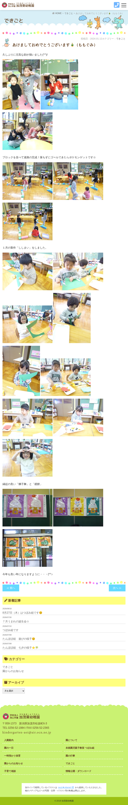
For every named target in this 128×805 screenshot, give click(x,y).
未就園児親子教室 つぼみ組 (80, 747)
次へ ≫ (117, 588)
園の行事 (70, 755)
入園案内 (9, 740)
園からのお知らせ (13, 671)
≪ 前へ (10, 588)
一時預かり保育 (12, 755)
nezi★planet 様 (66, 787)
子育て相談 (10, 771)
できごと (121, 38)
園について (71, 740)
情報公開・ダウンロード (78, 771)
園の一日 (9, 747)
